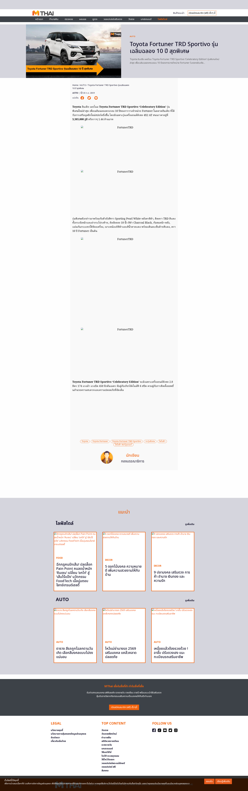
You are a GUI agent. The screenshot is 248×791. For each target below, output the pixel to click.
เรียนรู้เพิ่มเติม (223, 781)
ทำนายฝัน (53, 19)
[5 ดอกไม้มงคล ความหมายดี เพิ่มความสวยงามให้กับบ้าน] (124, 544)
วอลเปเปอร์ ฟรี (108, 767)
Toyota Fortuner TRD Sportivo (126, 441)
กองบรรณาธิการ (132, 461)
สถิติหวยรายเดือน (110, 741)
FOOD (59, 558)
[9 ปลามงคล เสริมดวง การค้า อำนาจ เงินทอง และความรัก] (173, 547)
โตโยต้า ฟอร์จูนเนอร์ (123, 444)
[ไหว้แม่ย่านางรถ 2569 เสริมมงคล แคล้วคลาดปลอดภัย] (124, 623)
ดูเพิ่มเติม (189, 524)
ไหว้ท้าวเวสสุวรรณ (110, 756)
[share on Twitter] (89, 98)
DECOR (109, 560)
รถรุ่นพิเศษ (150, 441)
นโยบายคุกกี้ (57, 730)
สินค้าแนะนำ (178, 13)
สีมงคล (104, 770)
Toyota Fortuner (100, 441)
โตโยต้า (162, 441)
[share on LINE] (96, 98)
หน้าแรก (39, 19)
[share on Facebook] (82, 98)
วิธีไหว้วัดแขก (107, 759)
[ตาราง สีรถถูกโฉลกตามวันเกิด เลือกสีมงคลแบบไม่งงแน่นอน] (75, 623)
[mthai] (43, 12)
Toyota (85, 441)
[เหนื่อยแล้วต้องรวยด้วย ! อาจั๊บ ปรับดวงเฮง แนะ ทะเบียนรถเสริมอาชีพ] (173, 623)
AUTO (132, 36)
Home (75, 85)
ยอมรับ (209, 781)
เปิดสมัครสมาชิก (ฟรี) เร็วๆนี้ (124, 707)
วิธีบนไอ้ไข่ (106, 752)
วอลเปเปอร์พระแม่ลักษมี (113, 763)
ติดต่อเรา (55, 737)
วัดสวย (131, 19)
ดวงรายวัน (106, 745)
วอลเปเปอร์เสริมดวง (113, 19)
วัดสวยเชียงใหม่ (109, 734)
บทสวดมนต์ (146, 19)
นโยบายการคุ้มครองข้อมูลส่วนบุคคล (68, 734)
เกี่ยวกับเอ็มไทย (58, 741)
